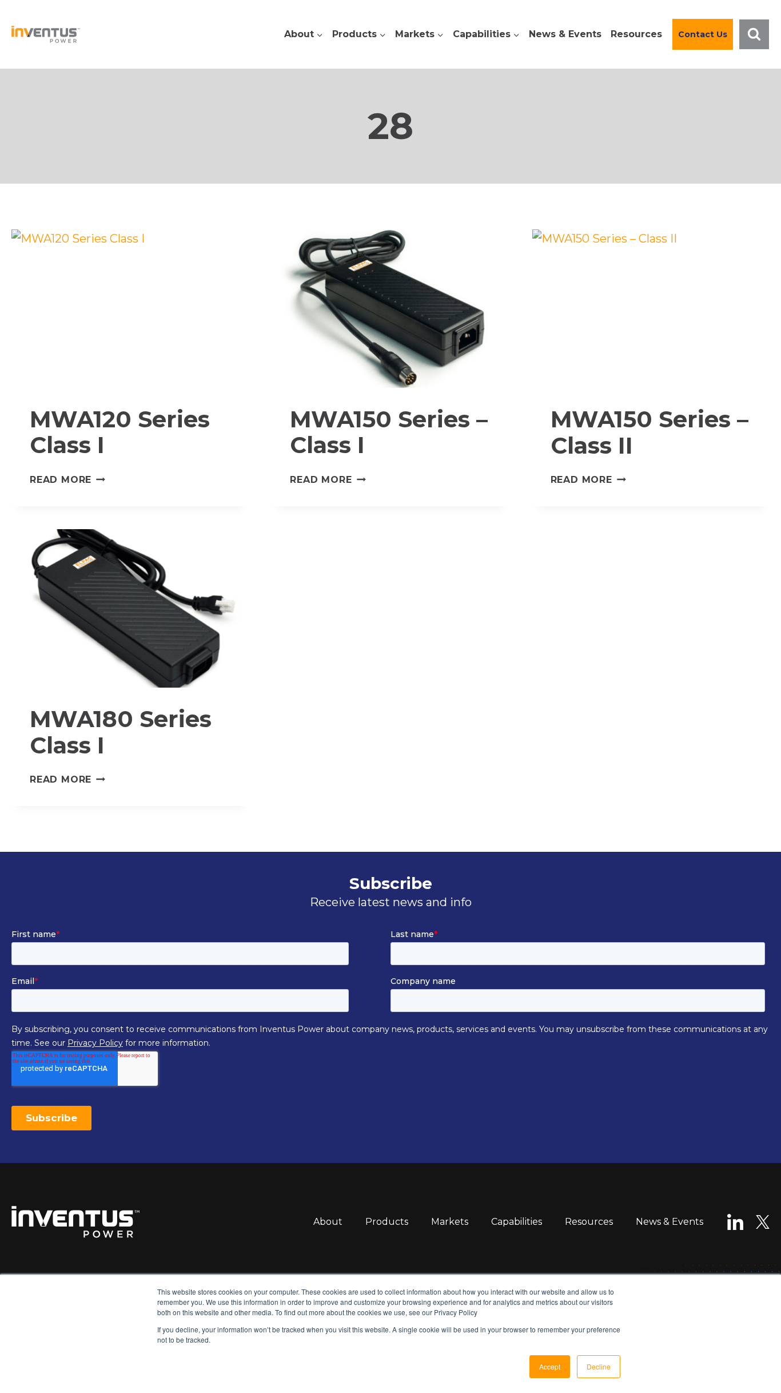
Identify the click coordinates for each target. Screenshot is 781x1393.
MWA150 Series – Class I (389, 432)
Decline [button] (599, 1366)
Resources (636, 34)
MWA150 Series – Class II (649, 432)
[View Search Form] (754, 34)
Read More (67, 479)
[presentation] (130, 308)
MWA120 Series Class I (120, 432)
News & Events (565, 34)
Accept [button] (549, 1366)
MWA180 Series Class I (121, 732)
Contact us (702, 34)
